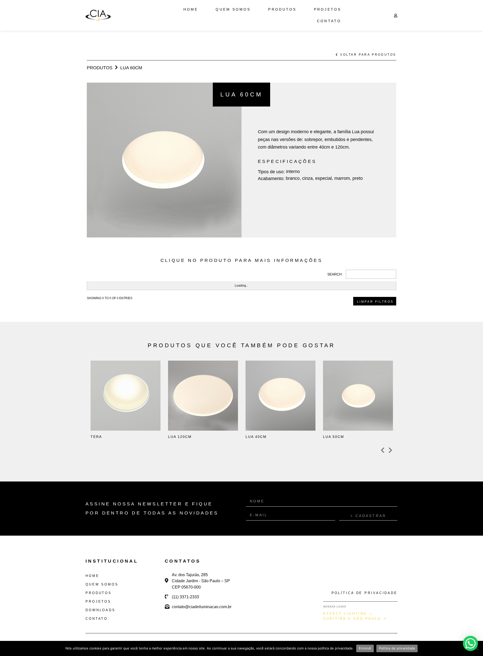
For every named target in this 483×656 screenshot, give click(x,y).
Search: (335, 274)
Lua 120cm (194, 415)
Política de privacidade (397, 648)
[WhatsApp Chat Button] (470, 643)
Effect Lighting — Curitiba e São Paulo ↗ (355, 616)
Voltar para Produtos (367, 54)
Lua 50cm (349, 415)
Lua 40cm (272, 415)
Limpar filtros (375, 301)
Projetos (327, 9)
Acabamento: (271, 178)
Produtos (282, 9)
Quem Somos (233, 9)
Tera (117, 415)
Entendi (365, 648)
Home (190, 9)
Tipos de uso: (271, 171)
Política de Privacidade (364, 593)
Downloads (100, 610)
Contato (329, 21)
